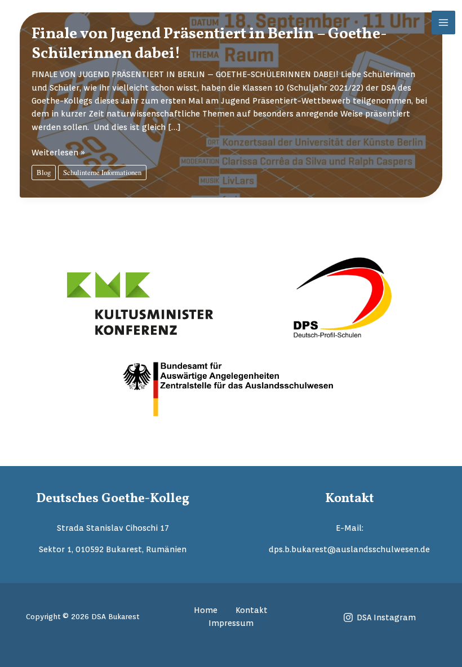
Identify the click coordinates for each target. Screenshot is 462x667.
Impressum (231, 623)
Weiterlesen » (58, 153)
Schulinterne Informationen (102, 172)
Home (205, 610)
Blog (44, 172)
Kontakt (252, 610)
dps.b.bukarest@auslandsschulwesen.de (349, 549)
